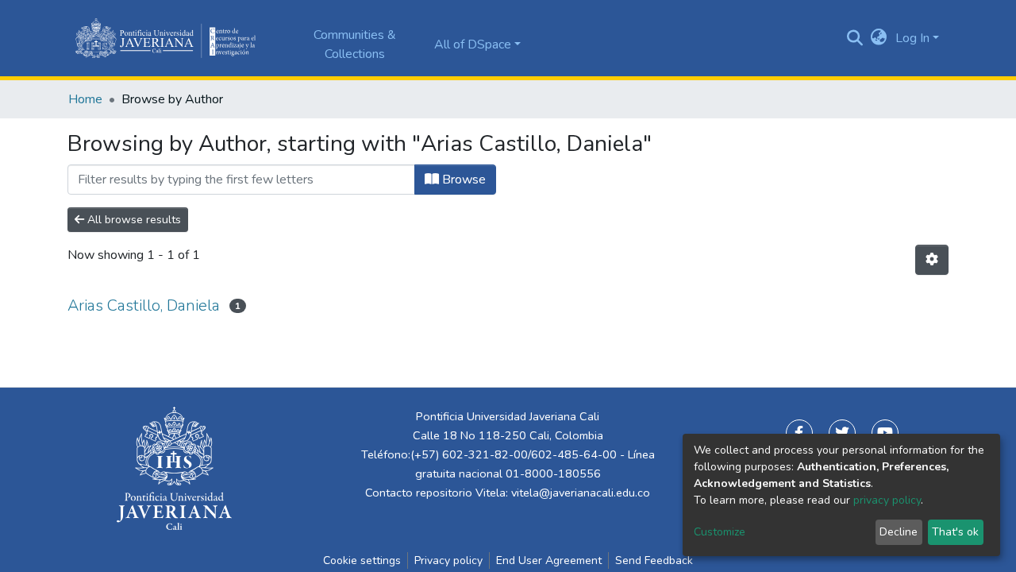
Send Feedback (654, 560)
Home (85, 99)
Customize (719, 531)
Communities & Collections (355, 44)
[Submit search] (855, 38)
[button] (879, 38)
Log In (912, 38)
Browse (462, 179)
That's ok (955, 531)
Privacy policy (448, 560)
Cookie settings (362, 560)
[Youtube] (885, 432)
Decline (898, 531)
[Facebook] (799, 432)
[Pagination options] (932, 260)
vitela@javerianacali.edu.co (580, 492)
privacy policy (887, 500)
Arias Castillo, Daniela (143, 305)
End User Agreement (549, 560)
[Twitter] (842, 432)
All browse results (132, 219)
